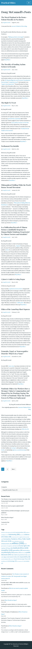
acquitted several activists (15, 289)
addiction (9, 532)
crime (14, 541)
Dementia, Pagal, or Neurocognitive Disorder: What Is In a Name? (14, 352)
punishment (23, 555)
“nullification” (20, 302)
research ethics (14, 557)
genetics (11, 546)
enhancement (6, 544)
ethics (18, 543)
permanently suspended (14, 118)
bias (22, 534)
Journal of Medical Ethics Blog (19, 26)
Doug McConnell (6, 22)
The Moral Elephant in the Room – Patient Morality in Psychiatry (14, 18)
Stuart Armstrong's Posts (22, 559)
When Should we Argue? (7, 517)
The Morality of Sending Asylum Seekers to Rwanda (13, 65)
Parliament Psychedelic (10, 146)
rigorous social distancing (19, 450)
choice (7, 537)
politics (17, 552)
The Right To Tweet (8, 103)
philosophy (8, 552)
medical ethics (20, 548)
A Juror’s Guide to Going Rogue (13, 279)
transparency (20, 561)
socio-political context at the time (20, 122)
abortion (4, 532)
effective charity (20, 541)
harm (16, 546)
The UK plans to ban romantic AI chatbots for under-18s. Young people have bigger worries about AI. (15, 576)
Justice (4, 548)
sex (12, 559)
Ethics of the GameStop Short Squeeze (15, 309)
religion (6, 557)
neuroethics (17, 550)
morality (6, 550)
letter (7, 250)
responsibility (25, 557)
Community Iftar (5, 522)
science (7, 559)
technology (12, 561)
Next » (13, 469)
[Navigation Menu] (29, 2)
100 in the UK (25, 429)
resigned (18, 246)
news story (11, 366)
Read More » (7, 60)
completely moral (13, 82)
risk (3, 559)
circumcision (15, 537)
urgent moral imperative (8, 84)
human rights (24, 546)
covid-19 (7, 541)
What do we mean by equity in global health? (12, 506)
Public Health (15, 555)
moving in (13, 448)
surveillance (4, 561)
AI (14, 532)
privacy (23, 552)
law (10, 548)
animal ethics (21, 532)
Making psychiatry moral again (16, 37)
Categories (4, 487)
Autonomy (14, 534)
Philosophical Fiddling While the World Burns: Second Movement (16, 186)
